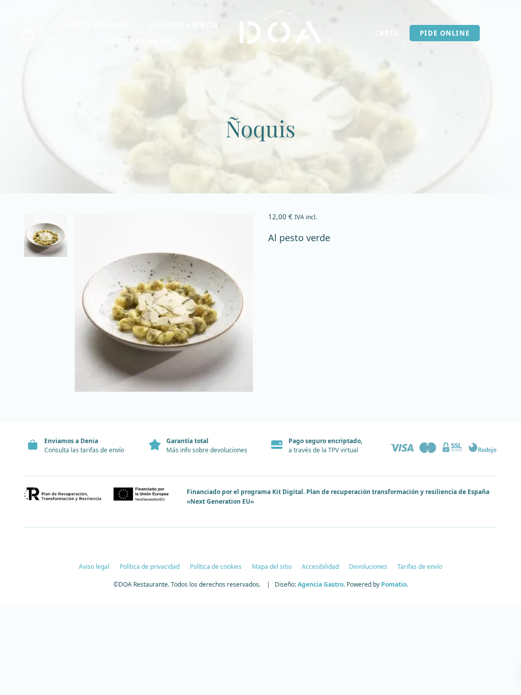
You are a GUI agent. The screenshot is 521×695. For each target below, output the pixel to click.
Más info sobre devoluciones (206, 450)
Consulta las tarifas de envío (84, 450)
